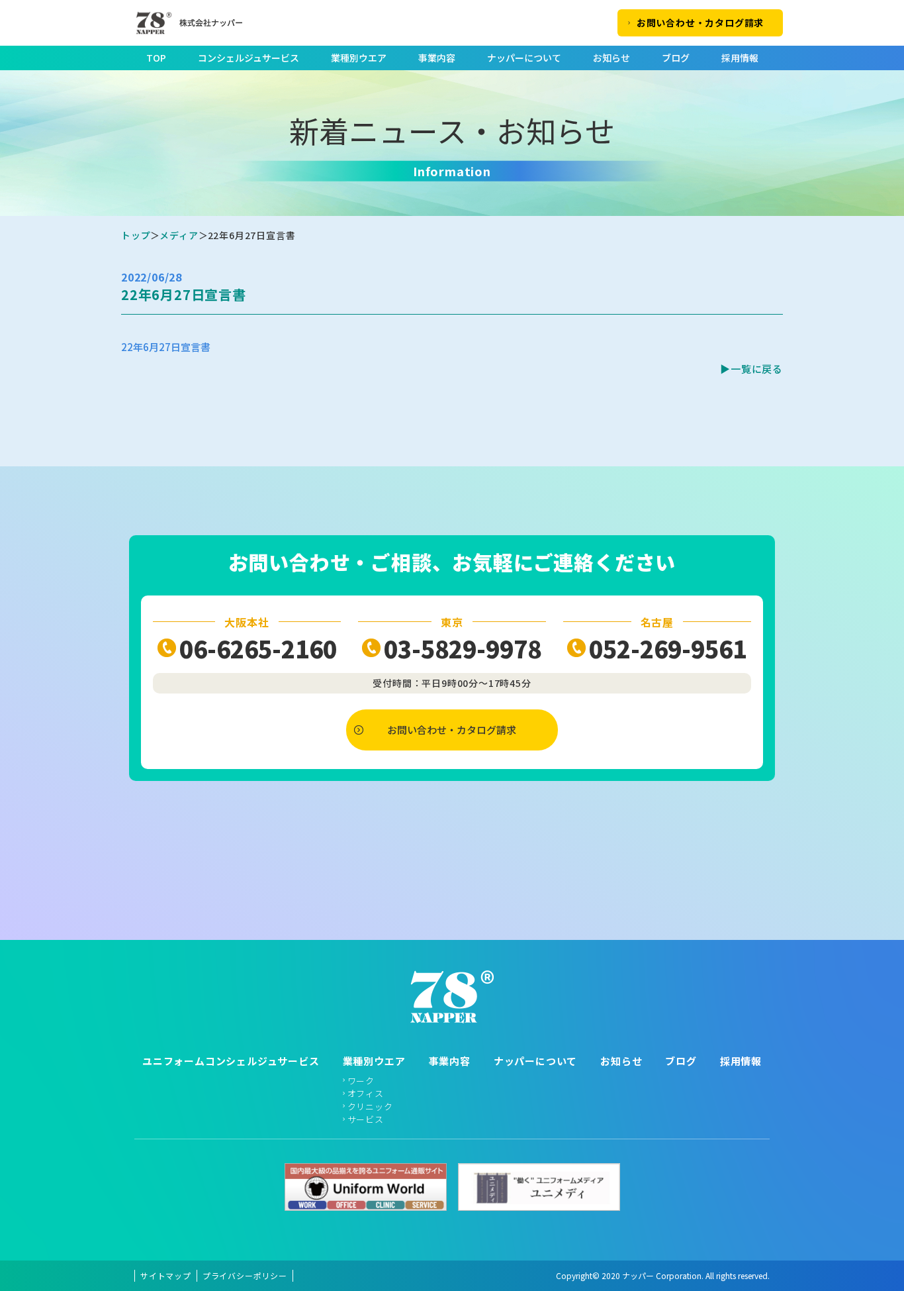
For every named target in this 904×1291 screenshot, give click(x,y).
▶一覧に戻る (751, 369)
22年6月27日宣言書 (165, 347)
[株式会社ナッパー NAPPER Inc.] (181, 23)
